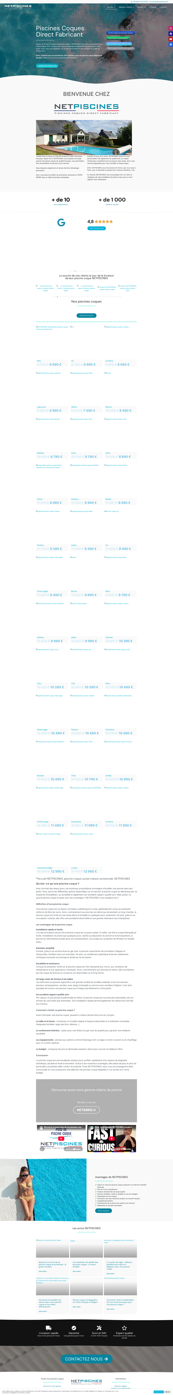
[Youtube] (170, 39)
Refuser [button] (167, 1392)
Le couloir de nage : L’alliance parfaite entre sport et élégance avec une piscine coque (119, 1265)
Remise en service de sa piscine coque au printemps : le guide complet (52, 1264)
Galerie (140, 7)
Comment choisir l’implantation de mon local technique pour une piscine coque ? (120, 1302)
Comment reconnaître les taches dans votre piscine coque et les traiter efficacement (50, 1303)
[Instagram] (170, 28)
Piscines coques (125, 7)
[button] (38, 137)
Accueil (110, 7)
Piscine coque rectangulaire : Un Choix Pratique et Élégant (85, 1301)
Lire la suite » (43, 1271)
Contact (163, 7)
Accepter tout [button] (159, 1392)
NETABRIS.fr (86, 1110)
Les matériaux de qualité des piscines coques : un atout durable (85, 1264)
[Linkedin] (170, 44)
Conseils (152, 7)
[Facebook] (170, 33)
